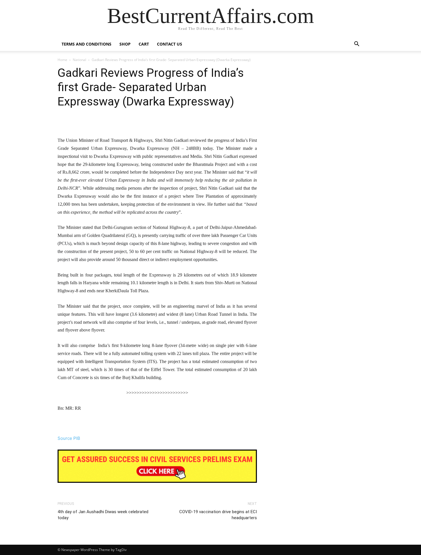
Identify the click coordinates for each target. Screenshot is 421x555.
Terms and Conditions (86, 44)
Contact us (169, 44)
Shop (125, 44)
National (79, 59)
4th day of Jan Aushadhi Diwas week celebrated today (103, 514)
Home (62, 59)
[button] (356, 44)
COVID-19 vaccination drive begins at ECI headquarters (218, 514)
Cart (144, 44)
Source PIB (69, 438)
